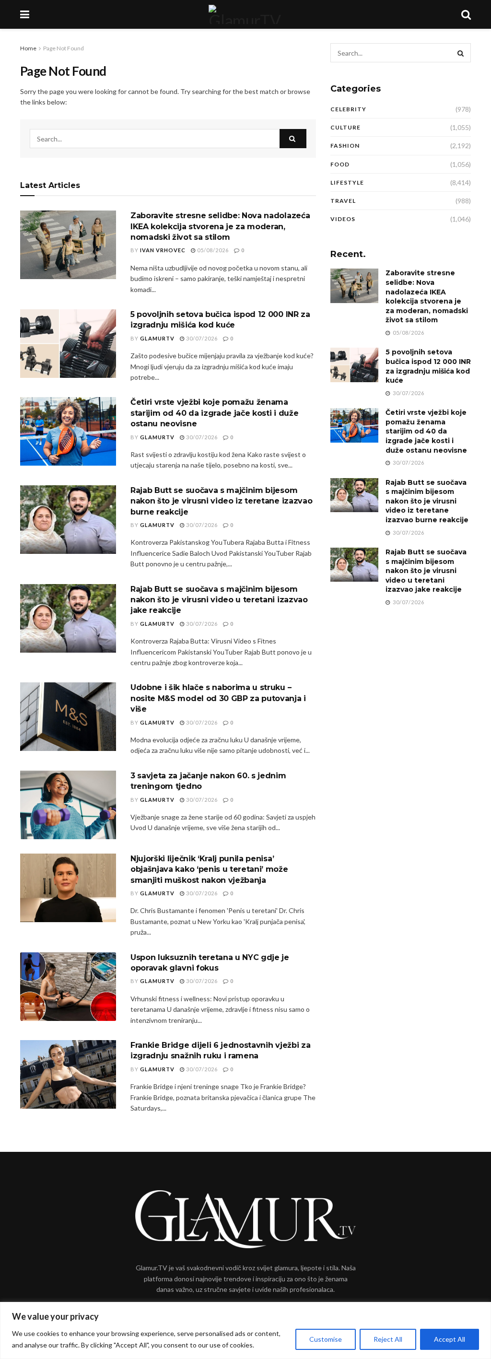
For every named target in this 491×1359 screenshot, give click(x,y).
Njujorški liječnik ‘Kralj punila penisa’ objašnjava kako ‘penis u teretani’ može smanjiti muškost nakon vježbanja (209, 869)
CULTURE (345, 127)
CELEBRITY (348, 109)
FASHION (345, 145)
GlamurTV (157, 338)
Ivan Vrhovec (163, 250)
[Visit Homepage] (245, 14)
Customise (325, 1339)
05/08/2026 (212, 250)
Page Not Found (63, 48)
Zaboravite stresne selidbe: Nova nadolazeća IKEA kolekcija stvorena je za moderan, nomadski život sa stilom (220, 226)
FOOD (340, 164)
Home (28, 48)
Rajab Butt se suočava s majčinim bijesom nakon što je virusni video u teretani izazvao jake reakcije (219, 600)
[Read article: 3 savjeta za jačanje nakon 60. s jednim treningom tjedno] (68, 805)
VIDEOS (342, 219)
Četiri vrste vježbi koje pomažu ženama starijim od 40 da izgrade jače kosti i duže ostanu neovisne (214, 413)
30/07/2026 (201, 338)
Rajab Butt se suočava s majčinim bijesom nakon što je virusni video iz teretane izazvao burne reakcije (221, 501)
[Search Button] (466, 14)
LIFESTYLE (347, 182)
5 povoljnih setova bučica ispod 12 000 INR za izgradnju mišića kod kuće (428, 366)
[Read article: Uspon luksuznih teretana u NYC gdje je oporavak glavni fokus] (68, 986)
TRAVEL (343, 200)
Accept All (449, 1339)
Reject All (388, 1339)
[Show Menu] (24, 14)
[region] (245, 1330)
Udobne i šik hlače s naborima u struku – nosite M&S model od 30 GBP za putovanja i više (218, 698)
